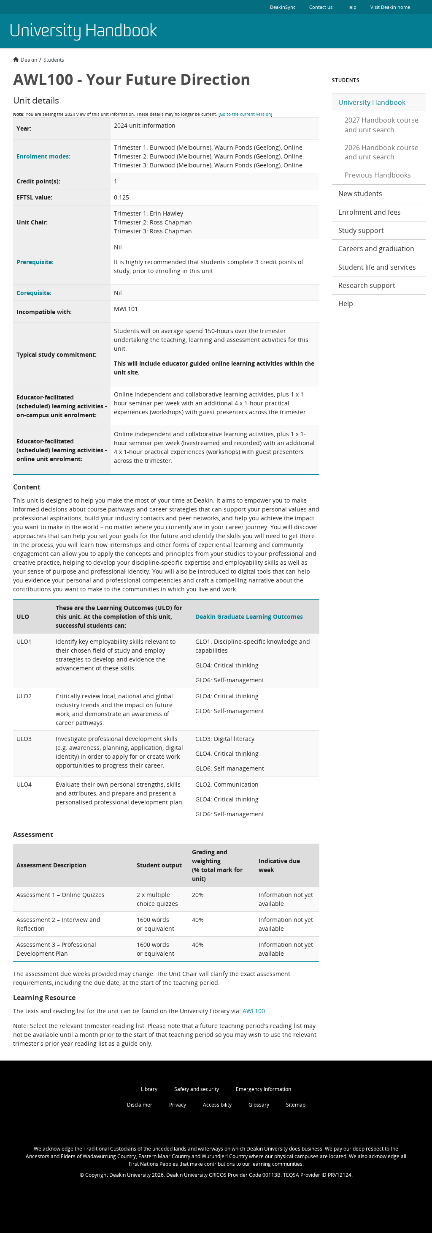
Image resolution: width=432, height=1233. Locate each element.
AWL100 (254, 1011)
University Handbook (371, 102)
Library (149, 1089)
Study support (361, 230)
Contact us (320, 7)
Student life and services (377, 267)
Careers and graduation (376, 248)
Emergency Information (263, 1089)
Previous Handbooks (378, 175)
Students (53, 59)
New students (360, 193)
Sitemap (295, 1104)
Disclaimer (139, 1104)
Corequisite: (33, 293)
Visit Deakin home (390, 7)
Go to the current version (245, 114)
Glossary (258, 1104)
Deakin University (402, 31)
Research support (366, 285)
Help (351, 7)
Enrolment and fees (369, 212)
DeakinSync (282, 7)
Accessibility (217, 1104)
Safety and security (196, 1089)
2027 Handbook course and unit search (381, 124)
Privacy (177, 1104)
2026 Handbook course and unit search (381, 152)
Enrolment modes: (43, 156)
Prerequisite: (35, 262)
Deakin (29, 59)
